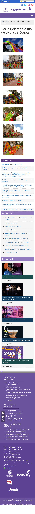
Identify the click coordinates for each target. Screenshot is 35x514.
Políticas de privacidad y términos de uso (13, 500)
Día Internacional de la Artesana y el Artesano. (18, 249)
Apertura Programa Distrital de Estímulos (16, 238)
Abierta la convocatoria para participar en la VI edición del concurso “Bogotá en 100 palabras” (17, 186)
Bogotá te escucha (11, 386)
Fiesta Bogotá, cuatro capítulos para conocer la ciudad (17, 209)
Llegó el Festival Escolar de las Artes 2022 (16, 245)
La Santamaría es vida (11, 252)
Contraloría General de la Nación (14, 413)
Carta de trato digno (11, 384)
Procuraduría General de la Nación (15, 412)
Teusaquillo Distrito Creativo (13, 226)
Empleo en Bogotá (10, 399)
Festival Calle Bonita (10, 230)
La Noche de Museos (11, 223)
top (2, 371)
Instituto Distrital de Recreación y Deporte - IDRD (18, 429)
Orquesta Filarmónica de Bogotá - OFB (16, 433)
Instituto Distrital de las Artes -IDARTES (16, 431)
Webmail (5, 499)
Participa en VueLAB (8, 277)
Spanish (24, 1)
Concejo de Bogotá (11, 415)
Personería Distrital (11, 410)
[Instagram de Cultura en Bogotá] (29, 4)
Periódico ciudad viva (18, 499)
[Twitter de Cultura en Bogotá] (25, 4)
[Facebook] (3, 413)
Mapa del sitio (28, 499)
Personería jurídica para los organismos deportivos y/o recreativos (16, 396)
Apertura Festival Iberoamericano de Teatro (17, 242)
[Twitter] (3, 416)
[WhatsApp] (3, 420)
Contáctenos (9, 400)
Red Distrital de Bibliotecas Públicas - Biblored (17, 439)
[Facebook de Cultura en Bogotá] (22, 4)
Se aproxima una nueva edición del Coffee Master (17, 340)
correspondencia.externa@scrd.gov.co (19, 460)
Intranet (10, 499)
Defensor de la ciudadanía (13, 387)
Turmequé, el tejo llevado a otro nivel (12, 200)
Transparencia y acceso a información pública (18, 389)
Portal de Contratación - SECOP (14, 420)
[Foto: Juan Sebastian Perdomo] (13, 45)
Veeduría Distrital (10, 416)
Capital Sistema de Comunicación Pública (16, 437)
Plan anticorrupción (11, 391)
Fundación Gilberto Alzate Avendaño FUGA (17, 436)
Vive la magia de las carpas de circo (12, 164)
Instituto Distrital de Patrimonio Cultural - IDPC (17, 434)
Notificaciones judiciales (9, 466)
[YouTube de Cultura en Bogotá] (32, 4)
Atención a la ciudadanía (12, 383)
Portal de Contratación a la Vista (14, 418)
